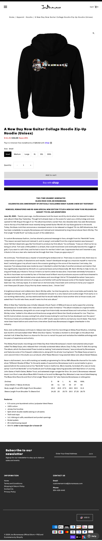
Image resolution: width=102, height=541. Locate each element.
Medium (17, 154)
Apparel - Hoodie (25, 17)
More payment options (51, 189)
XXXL (49, 154)
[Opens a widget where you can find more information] (92, 536)
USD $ (86, 517)
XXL (41, 154)
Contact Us (8, 489)
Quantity (7, 165)
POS (38, 535)
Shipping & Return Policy (14, 486)
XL (35, 154)
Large (27, 154)
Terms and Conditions (13, 483)
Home (11, 17)
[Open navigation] (21, 6)
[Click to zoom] (94, 33)
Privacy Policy (10, 492)
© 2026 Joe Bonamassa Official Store (19, 535)
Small (8, 154)
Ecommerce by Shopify (13, 537)
